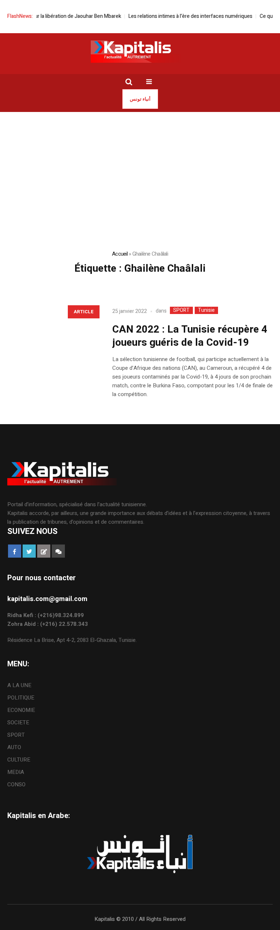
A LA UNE (19, 685)
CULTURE (18, 760)
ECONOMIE (21, 710)
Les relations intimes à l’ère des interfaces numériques (184, 16)
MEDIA (15, 772)
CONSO (16, 784)
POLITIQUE (20, 698)
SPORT (181, 310)
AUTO (14, 747)
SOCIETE (18, 722)
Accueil (120, 254)
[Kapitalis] (140, 51)
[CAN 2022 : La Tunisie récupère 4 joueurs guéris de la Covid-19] (52, 346)
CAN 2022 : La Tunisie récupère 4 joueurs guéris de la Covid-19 (189, 336)
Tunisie (206, 310)
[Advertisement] (140, 167)
